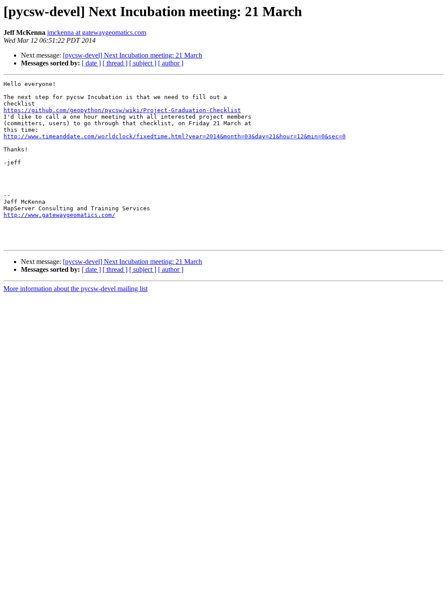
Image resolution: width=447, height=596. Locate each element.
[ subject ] (142, 63)
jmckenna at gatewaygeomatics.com (96, 32)
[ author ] (170, 63)
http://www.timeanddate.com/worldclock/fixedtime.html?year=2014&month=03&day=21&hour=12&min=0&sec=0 (174, 136)
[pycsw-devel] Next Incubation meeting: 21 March (132, 55)
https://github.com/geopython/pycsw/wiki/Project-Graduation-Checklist (122, 110)
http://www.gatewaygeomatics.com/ (59, 215)
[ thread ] (115, 63)
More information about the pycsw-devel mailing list (75, 288)
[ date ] (91, 63)
